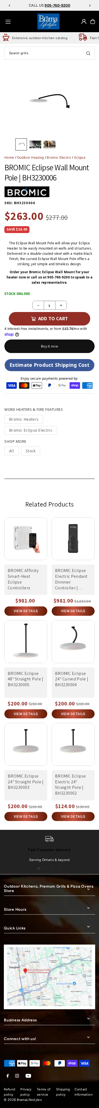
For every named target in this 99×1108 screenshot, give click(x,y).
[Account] (83, 21)
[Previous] (9, 5)
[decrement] (38, 305)
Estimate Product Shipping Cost (49, 365)
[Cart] (92, 21)
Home (9, 157)
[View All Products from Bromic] (27, 191)
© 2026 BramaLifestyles (23, 1100)
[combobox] (49, 53)
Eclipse (80, 157)
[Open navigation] (19, 21)
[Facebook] (8, 1076)
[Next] (89, 5)
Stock (31, 450)
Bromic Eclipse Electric (31, 430)
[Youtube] (28, 1076)
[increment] (61, 305)
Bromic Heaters (23, 419)
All (11, 450)
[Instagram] (17, 1076)
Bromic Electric (59, 157)
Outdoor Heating (30, 157)
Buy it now (49, 346)
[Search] (88, 53)
